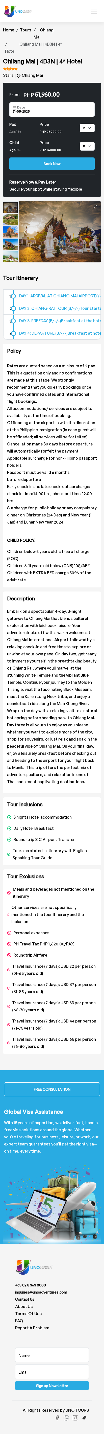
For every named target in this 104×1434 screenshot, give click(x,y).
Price (51, 128)
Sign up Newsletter (52, 1386)
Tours (25, 29)
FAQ (19, 1320)
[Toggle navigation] (94, 11)
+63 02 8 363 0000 (30, 1285)
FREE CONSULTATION (52, 1089)
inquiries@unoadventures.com (41, 1292)
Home (8, 29)
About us (24, 1306)
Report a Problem (32, 1327)
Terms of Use (28, 1313)
